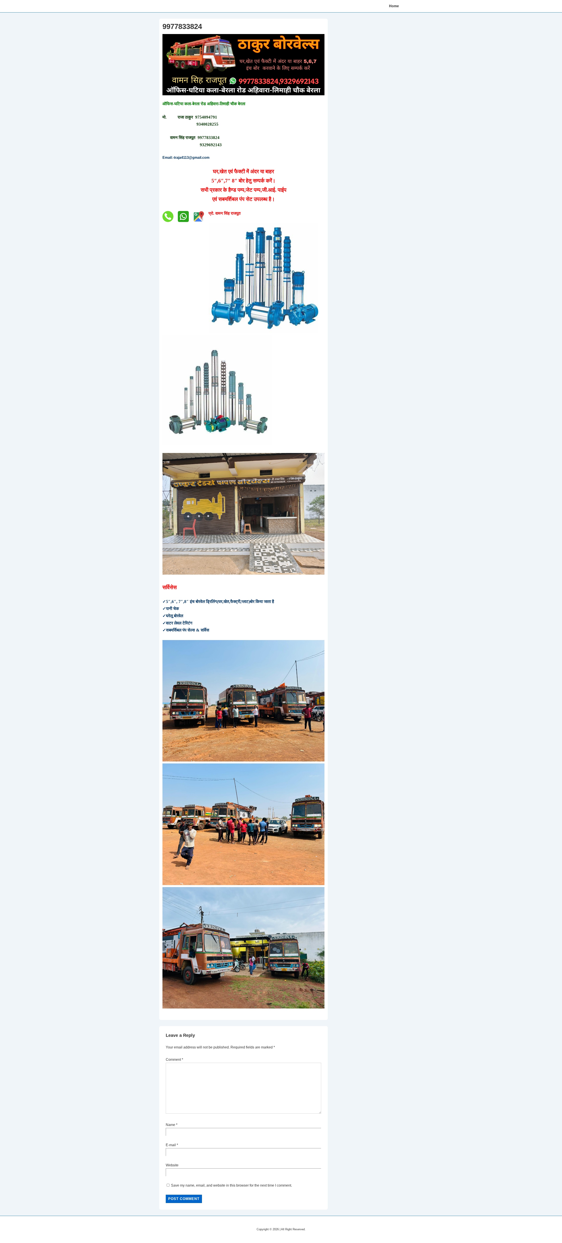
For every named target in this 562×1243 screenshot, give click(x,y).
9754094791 (206, 117)
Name (170, 1125)
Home (394, 6)
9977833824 (209, 137)
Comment (174, 1059)
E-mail (171, 1145)
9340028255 (207, 124)
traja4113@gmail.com (191, 157)
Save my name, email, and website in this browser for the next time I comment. (231, 1185)
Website (172, 1165)
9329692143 (211, 145)
